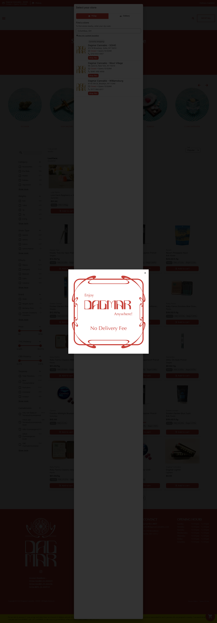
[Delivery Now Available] (108, 311)
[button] (145, 273)
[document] (108, 311)
